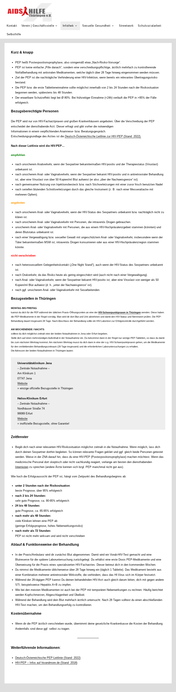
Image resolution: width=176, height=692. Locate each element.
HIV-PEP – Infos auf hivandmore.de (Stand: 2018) (46, 662)
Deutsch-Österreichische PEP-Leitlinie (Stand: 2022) (47, 657)
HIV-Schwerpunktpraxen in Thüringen (119, 312)
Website (22, 383)
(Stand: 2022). (132, 136)
